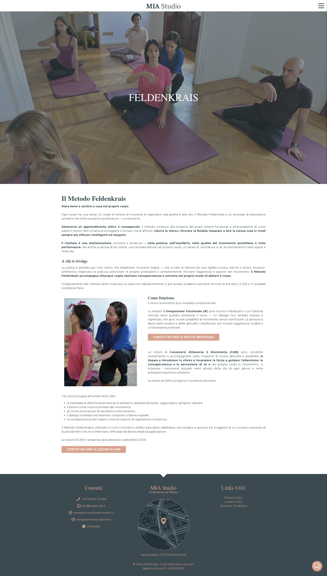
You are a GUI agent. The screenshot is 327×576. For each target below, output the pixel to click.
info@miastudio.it (93, 506)
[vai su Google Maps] (163, 524)
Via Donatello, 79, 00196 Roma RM (163, 554)
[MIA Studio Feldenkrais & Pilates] (163, 5)
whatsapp (93, 526)
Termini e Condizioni (233, 506)
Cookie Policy (233, 501)
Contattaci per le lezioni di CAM (93, 449)
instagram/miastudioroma (93, 519)
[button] (317, 566)
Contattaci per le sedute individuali (183, 337)
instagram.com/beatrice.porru (93, 512)
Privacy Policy (233, 497)
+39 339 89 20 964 (93, 499)
